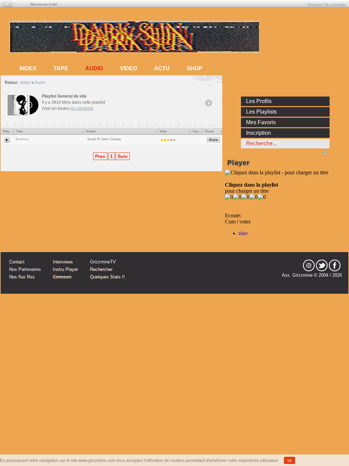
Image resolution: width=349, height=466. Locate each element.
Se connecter (335, 4)
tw (322, 265)
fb (334, 265)
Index (25, 82)
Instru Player (65, 269)
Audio (94, 68)
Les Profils (259, 101)
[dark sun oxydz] (134, 50)
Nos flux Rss (22, 276)
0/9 (213, 125)
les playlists (81, 108)
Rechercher (101, 269)
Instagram (309, 265)
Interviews (63, 261)
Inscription (258, 133)
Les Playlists (261, 112)
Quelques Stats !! (107, 276)
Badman (22, 139)
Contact (17, 261)
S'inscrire (314, 4)
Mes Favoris (261, 122)
